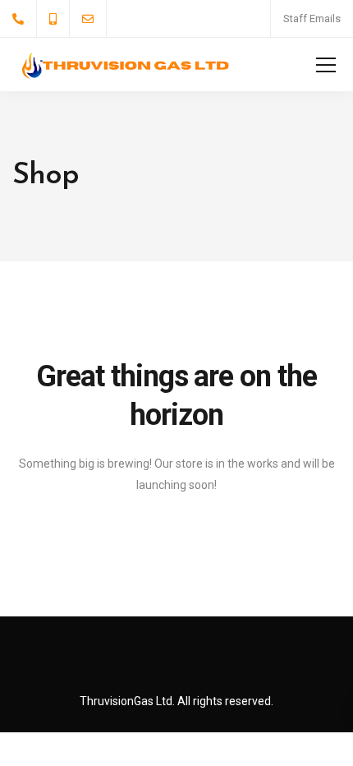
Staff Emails (312, 18)
